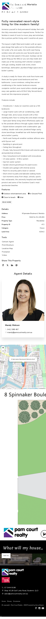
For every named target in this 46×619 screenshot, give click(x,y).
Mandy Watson (12, 325)
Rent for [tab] (15, 556)
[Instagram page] (39, 608)
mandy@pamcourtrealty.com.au (19, 332)
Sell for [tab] (6, 556)
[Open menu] (42, 6)
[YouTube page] (42, 608)
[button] (22, 245)
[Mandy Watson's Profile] (23, 300)
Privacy (9, 601)
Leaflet (25, 388)
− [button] (3, 351)
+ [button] (3, 347)
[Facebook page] (36, 608)
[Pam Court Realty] (14, 6)
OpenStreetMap (33, 388)
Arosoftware (39, 605)
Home (4, 601)
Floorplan (6, 252)
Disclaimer (16, 601)
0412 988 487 (13, 329)
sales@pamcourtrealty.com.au (16, 594)
